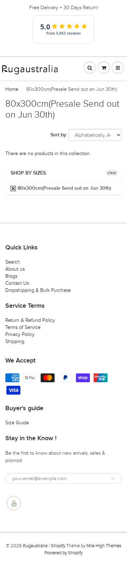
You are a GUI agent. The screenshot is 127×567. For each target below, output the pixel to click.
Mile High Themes (103, 546)
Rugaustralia (35, 546)
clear (111, 172)
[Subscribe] (112, 478)
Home (11, 89)
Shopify (58, 546)
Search (12, 262)
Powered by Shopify (63, 553)
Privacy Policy (20, 334)
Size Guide (17, 423)
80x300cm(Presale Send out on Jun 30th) (63, 188)
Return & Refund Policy (30, 320)
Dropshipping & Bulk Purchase (38, 290)
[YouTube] (14, 503)
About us (15, 269)
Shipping (14, 341)
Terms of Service (23, 327)
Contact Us (17, 283)
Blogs (11, 276)
